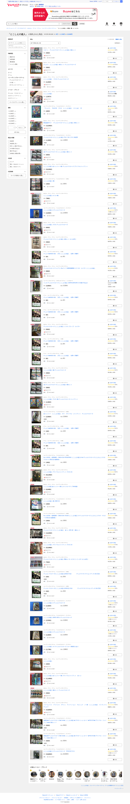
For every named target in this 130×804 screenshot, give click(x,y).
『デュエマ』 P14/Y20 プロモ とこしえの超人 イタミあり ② (63, 108)
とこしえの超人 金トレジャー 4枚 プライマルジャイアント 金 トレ (63, 675)
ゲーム (39, 28)
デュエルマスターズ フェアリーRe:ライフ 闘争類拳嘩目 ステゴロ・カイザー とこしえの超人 (69, 268)
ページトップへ (118, 788)
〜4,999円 (12, 113)
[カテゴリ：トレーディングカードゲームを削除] (24, 46)
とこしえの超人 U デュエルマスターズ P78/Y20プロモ (59, 751)
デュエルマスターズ (60, 106)
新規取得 (41, 4)
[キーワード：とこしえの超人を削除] (24, 43)
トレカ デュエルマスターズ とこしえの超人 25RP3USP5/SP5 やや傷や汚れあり (66, 282)
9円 (57, 34)
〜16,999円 (12, 121)
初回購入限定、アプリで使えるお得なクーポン (49, 6)
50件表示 (117, 43)
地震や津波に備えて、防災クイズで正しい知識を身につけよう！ (25, 1)
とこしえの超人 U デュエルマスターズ (54, 210)
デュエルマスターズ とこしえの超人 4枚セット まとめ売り (60, 239)
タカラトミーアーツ (14, 95)
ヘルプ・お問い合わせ (81, 799)
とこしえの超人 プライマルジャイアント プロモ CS (58, 472)
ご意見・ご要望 (70, 799)
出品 (116, 58)
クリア (59, 24)
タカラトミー (13, 98)
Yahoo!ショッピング (71, 795)
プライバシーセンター (57, 797)
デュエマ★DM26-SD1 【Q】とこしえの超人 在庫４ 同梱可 (61, 428)
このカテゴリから (66, 23)
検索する (74, 23)
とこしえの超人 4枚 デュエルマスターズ (55, 370)
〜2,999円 (12, 111)
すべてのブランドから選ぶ (17, 102)
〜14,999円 (12, 118)
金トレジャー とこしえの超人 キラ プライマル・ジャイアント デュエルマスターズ (68, 413)
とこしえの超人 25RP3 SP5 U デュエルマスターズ (58, 617)
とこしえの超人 (48, 93)
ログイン (32, 6)
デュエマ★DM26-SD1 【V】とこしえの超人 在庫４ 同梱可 (61, 297)
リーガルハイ (116, 1)
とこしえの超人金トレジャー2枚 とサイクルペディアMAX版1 (61, 486)
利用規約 (66, 797)
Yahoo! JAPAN (93, 1)
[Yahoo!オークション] (18, 4)
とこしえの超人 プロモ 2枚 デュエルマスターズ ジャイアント (61, 399)
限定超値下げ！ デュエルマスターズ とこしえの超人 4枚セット (62, 122)
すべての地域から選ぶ (17, 175)
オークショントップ (11, 28)
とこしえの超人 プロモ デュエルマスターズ (56, 79)
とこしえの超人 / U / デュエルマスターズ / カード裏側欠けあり (61, 646)
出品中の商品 (113, 48)
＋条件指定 (81, 23)
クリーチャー (68, 106)
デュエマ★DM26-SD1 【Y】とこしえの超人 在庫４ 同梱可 (61, 253)
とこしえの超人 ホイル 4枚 (51, 195)
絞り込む (17, 132)
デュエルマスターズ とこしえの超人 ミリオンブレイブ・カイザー (62, 326)
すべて (10, 72)
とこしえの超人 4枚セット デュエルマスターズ (57, 690)
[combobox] (34, 23)
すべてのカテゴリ (22, 28)
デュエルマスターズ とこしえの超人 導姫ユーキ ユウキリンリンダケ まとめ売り (66, 559)
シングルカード (70, 280)
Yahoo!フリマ (60, 795)
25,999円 (69, 34)
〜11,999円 (12, 116)
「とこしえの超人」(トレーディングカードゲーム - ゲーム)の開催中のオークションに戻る (101, 785)
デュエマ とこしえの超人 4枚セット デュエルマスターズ (60, 64)
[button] (17, 53)
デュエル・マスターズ (15, 93)
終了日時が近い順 (36, 43)
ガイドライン (87, 797)
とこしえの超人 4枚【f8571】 (52, 501)
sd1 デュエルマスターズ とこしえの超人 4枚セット (58, 152)
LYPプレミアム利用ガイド (76, 797)
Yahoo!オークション (48, 795)
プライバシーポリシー (44, 797)
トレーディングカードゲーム (49, 28)
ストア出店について (60, 799)
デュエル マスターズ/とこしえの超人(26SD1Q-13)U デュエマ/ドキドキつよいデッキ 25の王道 (72, 588)
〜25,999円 (12, 123)
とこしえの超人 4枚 (49, 181)
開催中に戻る (119, 39)
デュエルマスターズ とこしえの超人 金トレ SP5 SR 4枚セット (62, 530)
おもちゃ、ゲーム (32, 28)
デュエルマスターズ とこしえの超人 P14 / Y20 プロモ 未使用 (61, 137)
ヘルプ (100, 1)
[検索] (121, 1)
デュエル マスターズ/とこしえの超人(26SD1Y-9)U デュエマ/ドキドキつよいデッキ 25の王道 (72, 573)
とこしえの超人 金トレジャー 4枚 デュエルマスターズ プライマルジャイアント (66, 166)
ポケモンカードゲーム (60, 280)
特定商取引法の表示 (48, 799)
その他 (67, 178)
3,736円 (62, 34)
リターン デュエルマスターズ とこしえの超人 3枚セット (60, 50)
